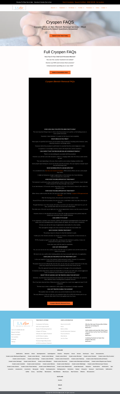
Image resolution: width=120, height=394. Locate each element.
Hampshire (88, 366)
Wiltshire (82, 371)
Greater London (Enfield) (47, 358)
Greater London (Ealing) (33, 358)
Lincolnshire (27, 369)
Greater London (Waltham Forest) (47, 366)
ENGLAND (60, 350)
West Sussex (66, 371)
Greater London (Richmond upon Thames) (98, 364)
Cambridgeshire (51, 353)
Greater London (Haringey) (15, 361)
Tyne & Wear (39, 371)
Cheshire (60, 353)
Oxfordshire (70, 369)
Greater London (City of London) (106, 356)
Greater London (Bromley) (75, 356)
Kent (112, 366)
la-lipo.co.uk (60, 392)
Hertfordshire (105, 366)
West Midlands (56, 371)
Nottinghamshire (61, 369)
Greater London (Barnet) (34, 356)
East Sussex (86, 353)
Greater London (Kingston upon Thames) (101, 361)
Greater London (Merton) (49, 364)
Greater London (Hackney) (77, 358)
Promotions (89, 7)
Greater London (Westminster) (64, 366)
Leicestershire (18, 369)
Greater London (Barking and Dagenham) (16, 356)
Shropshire (84, 369)
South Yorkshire (100, 369)
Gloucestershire (100, 353)
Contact (103, 7)
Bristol (33, 353)
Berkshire (27, 353)
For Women (71, 7)
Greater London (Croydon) (19, 358)
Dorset (73, 353)
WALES (60, 385)
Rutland (77, 369)
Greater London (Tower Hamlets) (29, 366)
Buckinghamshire (41, 353)
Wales (60, 388)
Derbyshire (66, 353)
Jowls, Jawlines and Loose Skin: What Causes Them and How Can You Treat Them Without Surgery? (96, 332)
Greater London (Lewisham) (34, 364)
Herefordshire (96, 366)
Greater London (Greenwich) (62, 358)
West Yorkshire (74, 371)
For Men (80, 7)
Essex (92, 353)
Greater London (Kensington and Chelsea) (79, 361)
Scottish (60, 380)
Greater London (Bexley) (47, 356)
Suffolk (27, 371)
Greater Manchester (78, 366)
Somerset (91, 369)
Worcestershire (90, 371)
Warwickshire (48, 371)
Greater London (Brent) (61, 356)
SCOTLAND (60, 376)
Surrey (33, 371)
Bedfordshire (19, 353)
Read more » (88, 327)
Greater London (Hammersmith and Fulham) (96, 358)
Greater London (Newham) (63, 364)
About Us (53, 7)
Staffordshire (109, 369)
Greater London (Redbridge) (78, 364)
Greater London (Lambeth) (18, 364)
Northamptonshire (50, 369)
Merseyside (35, 369)
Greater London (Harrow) (30, 361)
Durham (79, 353)
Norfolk (42, 369)
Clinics (97, 7)
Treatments (62, 7)
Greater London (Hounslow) (60, 361)
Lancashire (10, 369)
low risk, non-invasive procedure (54, 170)
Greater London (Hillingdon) (45, 361)
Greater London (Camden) (90, 356)
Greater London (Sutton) (13, 366)
